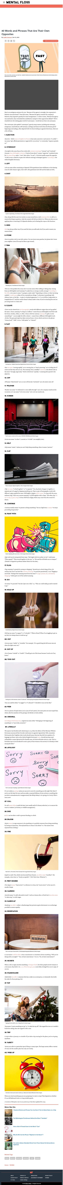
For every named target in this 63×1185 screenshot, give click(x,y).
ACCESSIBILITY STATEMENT (37, 1177)
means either (12, 805)
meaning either (45, 217)
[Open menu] (4, 2)
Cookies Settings (23, 1179)
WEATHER (12, 1158)
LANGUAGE (25, 1158)
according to (51, 157)
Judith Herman (7, 37)
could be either (16, 955)
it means (49, 508)
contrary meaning (28, 571)
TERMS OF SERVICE (24, 1177)
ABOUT (12, 1175)
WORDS (7, 1158)
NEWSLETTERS (34, 1175)
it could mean (13, 295)
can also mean (54, 895)
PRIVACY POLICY (48, 1175)
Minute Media (28, 1183)
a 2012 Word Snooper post (27, 967)
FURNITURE (19, 1158)
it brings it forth (32, 965)
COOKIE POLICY (14, 1177)
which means (39, 493)
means (10, 823)
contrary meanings (35, 151)
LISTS (32, 1158)
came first (43, 370)
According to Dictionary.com (13, 721)
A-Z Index (13, 1179)
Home (6, 1165)
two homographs (24, 309)
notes (38, 737)
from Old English (17, 153)
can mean (10, 367)
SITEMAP (47, 1177)
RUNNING (37, 1158)
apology (16, 791)
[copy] (14, 41)
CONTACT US (23, 1175)
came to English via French (22, 139)
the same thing (11, 155)
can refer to (13, 905)
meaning (42, 314)
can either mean (41, 875)
